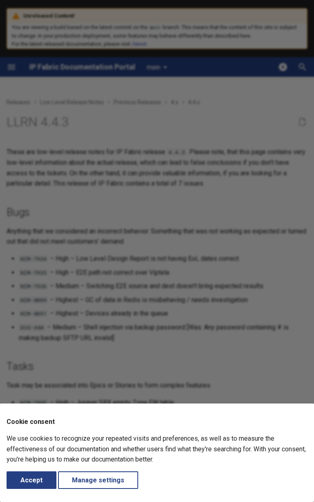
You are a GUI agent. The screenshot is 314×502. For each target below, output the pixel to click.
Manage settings (98, 480)
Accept (31, 480)
